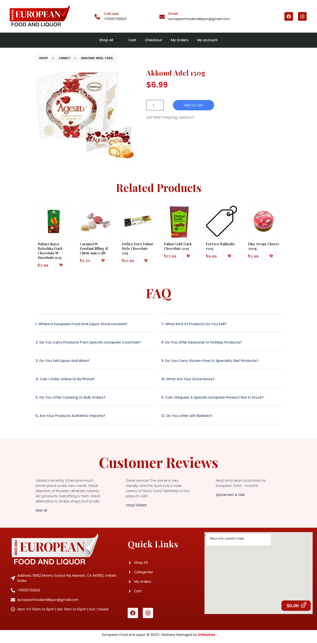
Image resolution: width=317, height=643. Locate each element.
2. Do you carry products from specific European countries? (88, 342)
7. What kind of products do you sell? (194, 324)
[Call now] (97, 16)
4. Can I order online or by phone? (65, 379)
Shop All (106, 40)
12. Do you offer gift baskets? (186, 415)
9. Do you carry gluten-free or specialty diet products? (209, 360)
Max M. (41, 510)
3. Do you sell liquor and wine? (62, 360)
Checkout (153, 40)
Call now (111, 13)
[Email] (162, 16)
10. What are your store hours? (188, 379)
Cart (132, 40)
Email (173, 13)
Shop (43, 58)
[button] (61, 265)
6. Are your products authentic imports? (70, 415)
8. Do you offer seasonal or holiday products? (201, 342)
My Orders (179, 40)
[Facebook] (288, 16)
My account (207, 40)
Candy (64, 58)
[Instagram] (302, 16)
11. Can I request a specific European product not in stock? (212, 397)
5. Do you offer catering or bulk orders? (70, 397)
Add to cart (193, 105)
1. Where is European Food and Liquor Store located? (81, 324)
